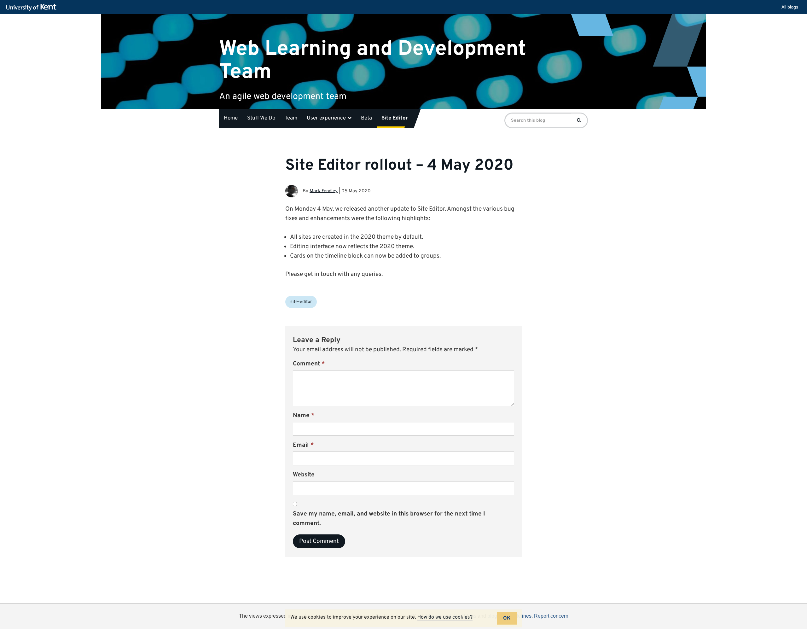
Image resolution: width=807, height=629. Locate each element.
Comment (309, 364)
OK (506, 618)
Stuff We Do (261, 118)
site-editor (301, 302)
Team (291, 118)
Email (303, 445)
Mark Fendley (324, 191)
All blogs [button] (789, 6)
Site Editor (394, 118)
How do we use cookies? (445, 617)
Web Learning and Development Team (372, 60)
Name (303, 415)
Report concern (551, 616)
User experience (327, 118)
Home (231, 118)
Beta (366, 118)
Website (304, 475)
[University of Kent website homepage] (33, 7)
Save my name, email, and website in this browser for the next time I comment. (389, 518)
